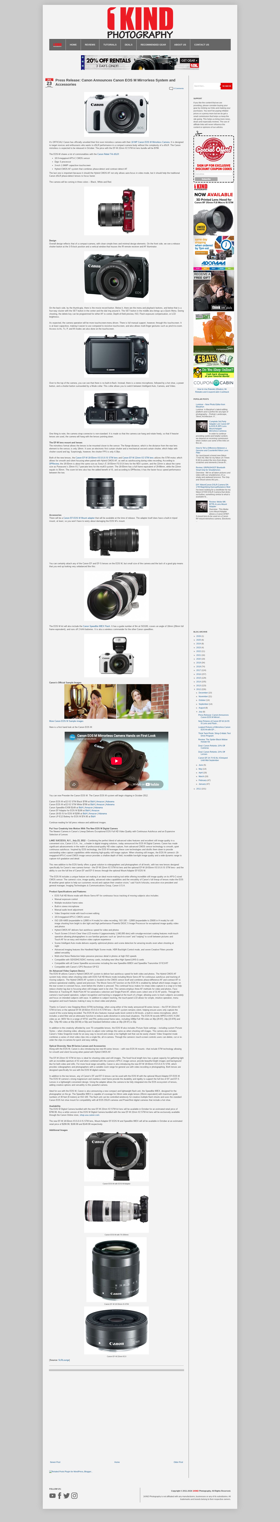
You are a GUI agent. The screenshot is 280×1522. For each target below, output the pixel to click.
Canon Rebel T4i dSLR (108, 154)
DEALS (128, 44)
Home (117, 1462)
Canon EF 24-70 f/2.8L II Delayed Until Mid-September (213, 759)
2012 (198, 689)
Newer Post (55, 1462)
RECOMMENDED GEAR (153, 44)
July (201, 712)
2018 (198, 666)
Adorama (110, 801)
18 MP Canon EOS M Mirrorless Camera (150, 142)
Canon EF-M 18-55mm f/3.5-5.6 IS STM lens (97, 457)
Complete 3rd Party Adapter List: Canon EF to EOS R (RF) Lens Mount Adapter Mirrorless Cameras (219, 426)
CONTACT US (201, 44)
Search (226, 86)
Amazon (100, 801)
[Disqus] (116, 1415)
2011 (198, 789)
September (204, 704)
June (201, 765)
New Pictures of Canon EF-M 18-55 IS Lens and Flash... (213, 722)
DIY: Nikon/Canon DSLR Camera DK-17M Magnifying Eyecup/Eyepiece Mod (213, 486)
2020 (198, 659)
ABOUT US (180, 44)
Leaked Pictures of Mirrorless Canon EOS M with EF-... (214, 728)
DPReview (54, 463)
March (202, 776)
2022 (198, 651)
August (202, 708)
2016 (198, 674)
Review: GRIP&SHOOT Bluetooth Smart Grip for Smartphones (210, 468)
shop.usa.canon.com (89, 1115)
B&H (92, 801)
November (203, 696)
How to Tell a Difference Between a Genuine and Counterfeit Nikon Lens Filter (212, 450)
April (201, 773)
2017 (198, 670)
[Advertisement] (212, 577)
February (203, 780)
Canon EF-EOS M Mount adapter (79, 518)
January (202, 784)
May (201, 769)
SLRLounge (63, 1360)
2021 (198, 655)
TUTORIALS (110, 44)
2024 (198, 644)
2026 (198, 636)
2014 (198, 682)
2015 (198, 678)
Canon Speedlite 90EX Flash (96, 626)
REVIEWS (90, 44)
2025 (198, 640)
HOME (73, 44)
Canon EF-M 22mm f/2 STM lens (138, 457)
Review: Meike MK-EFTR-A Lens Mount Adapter (218, 504)
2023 (198, 647)
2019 (198, 663)
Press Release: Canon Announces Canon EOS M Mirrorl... (213, 716)
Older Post (178, 1462)
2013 (198, 685)
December (203, 693)
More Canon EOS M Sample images (66, 721)
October (202, 700)
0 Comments (179, 88)
